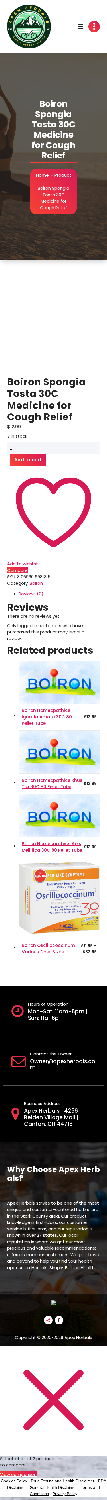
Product (62, 175)
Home (42, 175)
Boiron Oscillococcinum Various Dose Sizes (48, 948)
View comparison (18, 1474)
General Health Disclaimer (53, 1487)
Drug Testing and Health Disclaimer (62, 1481)
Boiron (36, 583)
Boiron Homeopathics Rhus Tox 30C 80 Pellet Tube (52, 783)
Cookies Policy (14, 1481)
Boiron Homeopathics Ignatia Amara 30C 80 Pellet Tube (47, 717)
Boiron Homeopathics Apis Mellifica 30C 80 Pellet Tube (52, 847)
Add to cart (28, 459)
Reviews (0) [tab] (31, 594)
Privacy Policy (65, 1493)
